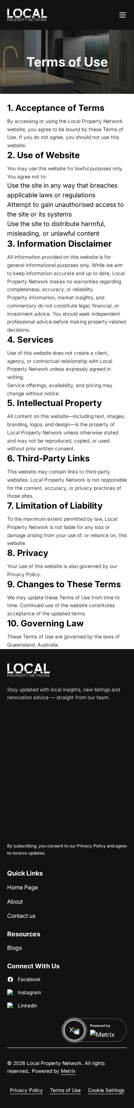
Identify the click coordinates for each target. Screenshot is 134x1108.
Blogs (14, 947)
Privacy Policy (26, 1090)
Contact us (21, 915)
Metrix (68, 1071)
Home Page (22, 887)
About (15, 901)
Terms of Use (65, 1090)
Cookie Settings (106, 1090)
